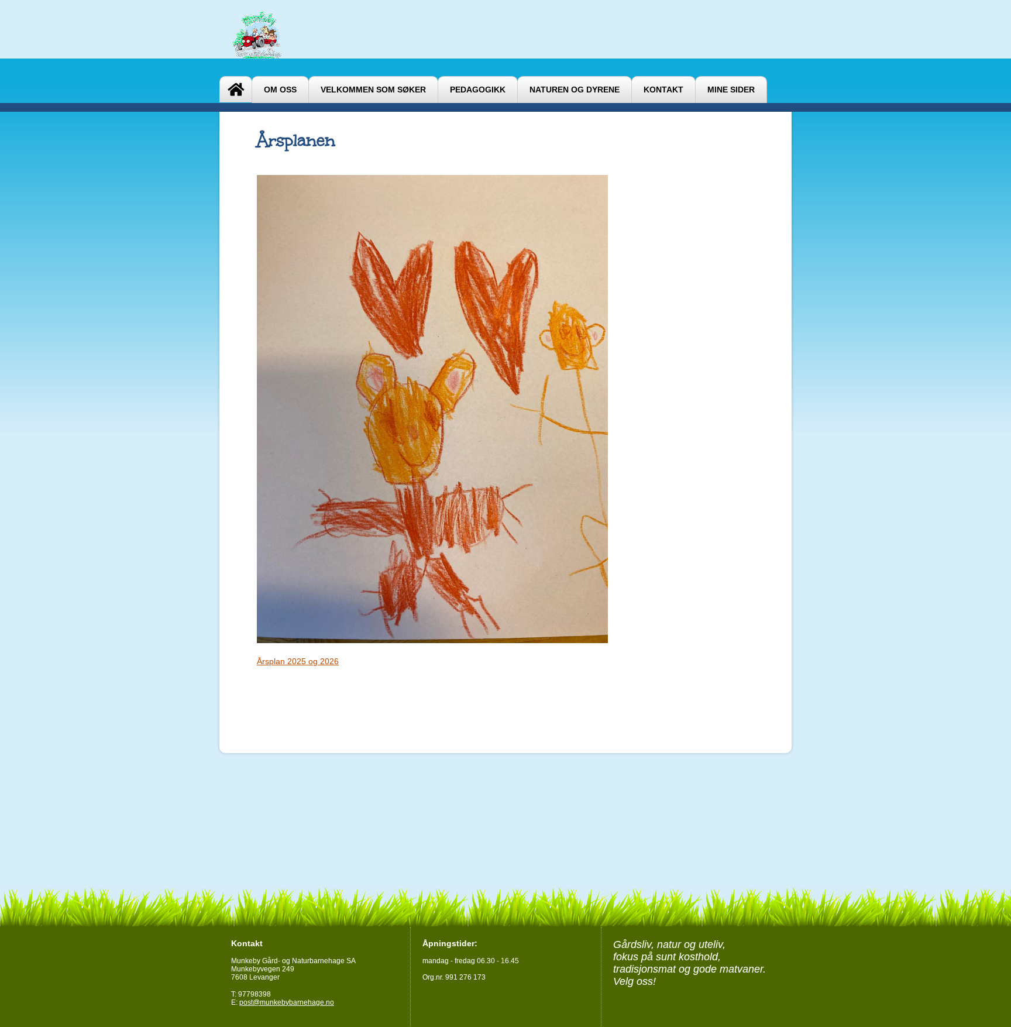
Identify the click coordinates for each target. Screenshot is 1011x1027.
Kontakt (663, 89)
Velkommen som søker (373, 89)
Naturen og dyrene (574, 89)
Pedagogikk (478, 89)
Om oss (280, 89)
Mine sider (731, 89)
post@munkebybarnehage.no (286, 1002)
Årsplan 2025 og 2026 (298, 661)
